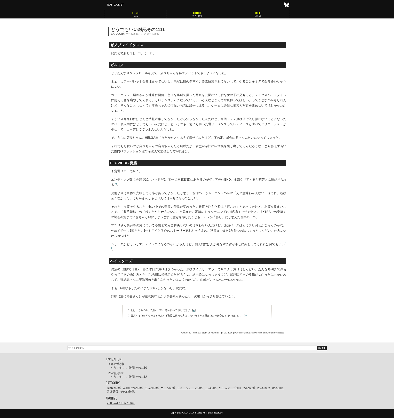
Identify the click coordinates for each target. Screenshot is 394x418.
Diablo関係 (114, 387)
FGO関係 (211, 387)
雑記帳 (258, 16)
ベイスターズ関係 (149, 33)
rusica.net (115, 4)
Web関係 (249, 387)
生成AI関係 (152, 387)
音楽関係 (112, 391)
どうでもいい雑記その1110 (128, 367)
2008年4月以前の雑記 (121, 403)
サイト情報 (197, 16)
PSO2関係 (263, 387)
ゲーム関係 (132, 33)
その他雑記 (127, 391)
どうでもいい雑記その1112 (128, 376)
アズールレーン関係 (190, 387)
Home (135, 16)
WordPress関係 (133, 387)
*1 (116, 183)
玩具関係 (278, 387)
